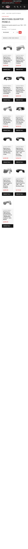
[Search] (14, 6)
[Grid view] (20, 32)
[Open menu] (3, 6)
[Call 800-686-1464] (17, 6)
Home (3, 13)
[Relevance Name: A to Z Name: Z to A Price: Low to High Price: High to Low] (8, 32)
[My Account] (20, 6)
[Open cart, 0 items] (24, 6)
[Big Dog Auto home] (8, 6)
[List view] (17, 32)
